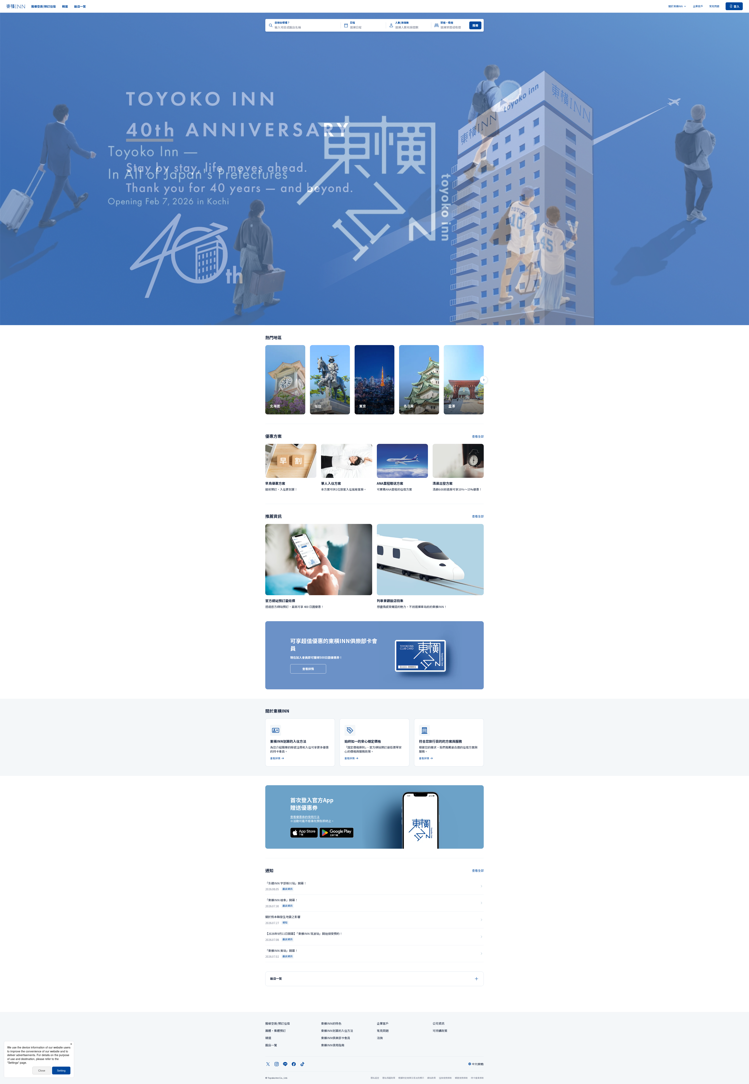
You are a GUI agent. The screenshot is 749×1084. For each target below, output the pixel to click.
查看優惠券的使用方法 (304, 817)
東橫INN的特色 (331, 1023)
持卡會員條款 (477, 1077)
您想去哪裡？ (282, 22)
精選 (65, 6)
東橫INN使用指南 (332, 1045)
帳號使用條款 (461, 1077)
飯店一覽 (80, 6)
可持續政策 (440, 1031)
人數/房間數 (402, 22)
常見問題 (714, 6)
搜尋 (475, 25)
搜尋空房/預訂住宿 (43, 6)
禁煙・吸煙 (446, 22)
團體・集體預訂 (275, 1031)
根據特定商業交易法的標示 (411, 1077)
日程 (352, 22)
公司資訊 (438, 1023)
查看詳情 (308, 669)
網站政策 (431, 1077)
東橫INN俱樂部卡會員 (335, 1038)
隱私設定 (375, 1077)
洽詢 (380, 1038)
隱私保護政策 (388, 1077)
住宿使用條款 (445, 1077)
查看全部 (478, 436)
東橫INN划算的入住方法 (337, 1031)
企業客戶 (698, 6)
